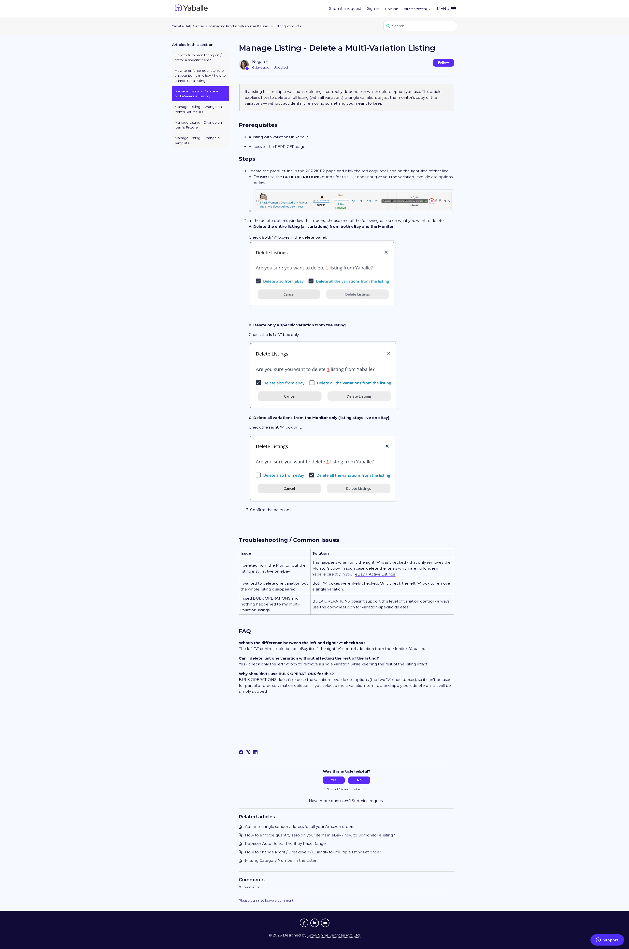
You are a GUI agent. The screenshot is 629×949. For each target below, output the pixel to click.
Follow (443, 62)
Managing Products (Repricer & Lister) (239, 26)
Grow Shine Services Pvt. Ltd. (333, 935)
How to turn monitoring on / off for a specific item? (198, 57)
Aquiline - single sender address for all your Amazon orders (299, 826)
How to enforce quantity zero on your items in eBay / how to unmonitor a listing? (200, 76)
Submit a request (345, 8)
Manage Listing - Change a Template (197, 140)
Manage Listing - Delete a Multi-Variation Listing (196, 93)
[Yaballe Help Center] (191, 8)
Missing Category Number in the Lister (280, 860)
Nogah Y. (260, 61)
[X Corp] (248, 752)
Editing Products (288, 26)
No (359, 780)
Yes (333, 780)
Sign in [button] (373, 8)
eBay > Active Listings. (375, 574)
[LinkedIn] (255, 752)
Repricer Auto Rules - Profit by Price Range (285, 843)
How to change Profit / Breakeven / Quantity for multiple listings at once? (313, 852)
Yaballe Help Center (188, 26)
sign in (255, 900)
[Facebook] (241, 752)
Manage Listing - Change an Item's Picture (198, 124)
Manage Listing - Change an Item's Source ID (198, 109)
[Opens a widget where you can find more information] (607, 940)
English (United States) (406, 9)
